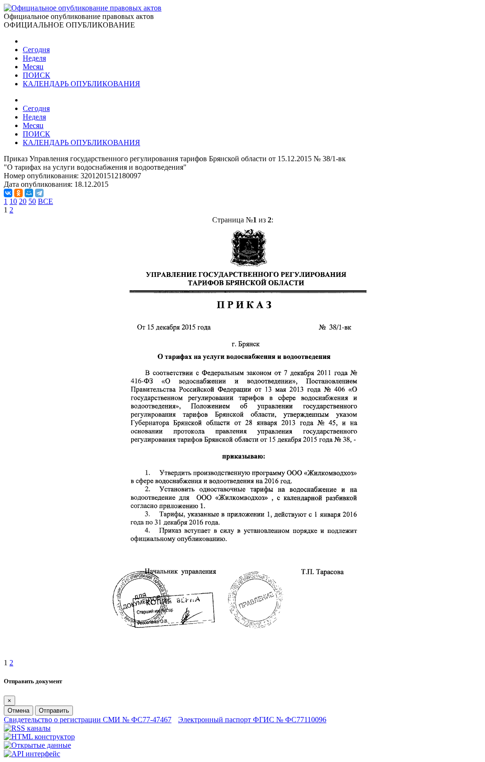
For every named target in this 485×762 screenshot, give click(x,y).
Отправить (54, 710)
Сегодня (36, 50)
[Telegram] (39, 193)
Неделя (34, 58)
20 (23, 201)
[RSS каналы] (27, 728)
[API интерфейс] (32, 754)
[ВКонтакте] (8, 193)
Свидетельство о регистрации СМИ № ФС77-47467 (87, 720)
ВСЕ (45, 201)
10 (13, 201)
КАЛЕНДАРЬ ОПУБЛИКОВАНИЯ (81, 84)
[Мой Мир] (29, 193)
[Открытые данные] (37, 745)
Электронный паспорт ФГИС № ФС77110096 (252, 720)
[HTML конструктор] (39, 737)
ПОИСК (36, 75)
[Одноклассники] (18, 193)
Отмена (18, 710)
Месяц (33, 67)
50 (32, 201)
